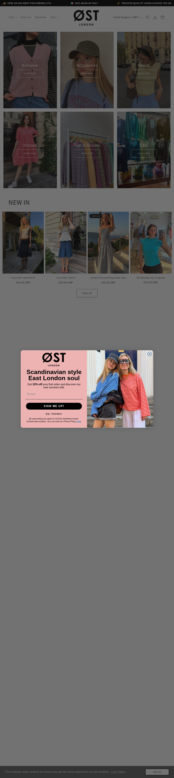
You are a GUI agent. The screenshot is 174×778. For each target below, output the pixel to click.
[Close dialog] (149, 354)
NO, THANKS (54, 413)
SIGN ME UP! (54, 406)
